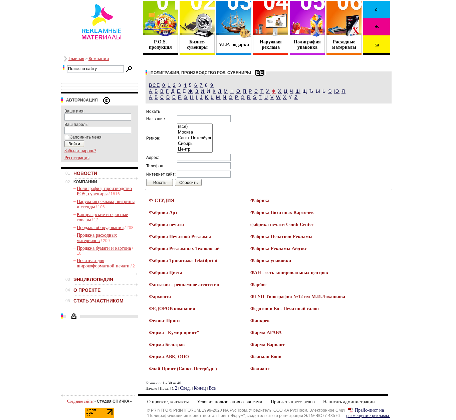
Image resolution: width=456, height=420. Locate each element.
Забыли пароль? (80, 150)
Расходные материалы (344, 44)
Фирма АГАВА (266, 332)
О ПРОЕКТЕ (86, 290)
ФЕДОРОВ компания (172, 308)
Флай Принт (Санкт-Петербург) (183, 368)
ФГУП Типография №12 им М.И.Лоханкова (297, 296)
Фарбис (258, 284)
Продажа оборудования (100, 227)
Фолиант (259, 368)
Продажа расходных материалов (97, 238)
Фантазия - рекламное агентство (184, 284)
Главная (76, 58)
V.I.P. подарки (234, 44)
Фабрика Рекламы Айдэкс (278, 248)
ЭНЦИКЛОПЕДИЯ (93, 279)
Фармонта (160, 296)
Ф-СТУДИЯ (161, 200)
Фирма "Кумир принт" (174, 332)
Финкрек (260, 320)
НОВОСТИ (85, 173)
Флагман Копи (265, 356)
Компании (98, 58)
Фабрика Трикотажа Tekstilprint (183, 260)
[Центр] (194, 149)
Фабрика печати (166, 224)
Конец (200, 388)
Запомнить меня (85, 137)
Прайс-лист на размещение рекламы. (368, 413)
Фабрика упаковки (270, 260)
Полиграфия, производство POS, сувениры (104, 191)
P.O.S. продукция (160, 44)
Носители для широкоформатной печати (103, 263)
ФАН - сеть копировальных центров (289, 272)
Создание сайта (79, 401)
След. (185, 388)
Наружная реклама (271, 44)
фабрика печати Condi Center (281, 224)
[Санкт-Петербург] (194, 138)
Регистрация (76, 157)
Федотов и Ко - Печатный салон (284, 308)
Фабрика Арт (163, 212)
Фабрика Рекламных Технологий (184, 248)
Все (154, 85)
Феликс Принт (164, 320)
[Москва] (194, 132)
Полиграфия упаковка (307, 44)
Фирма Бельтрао (167, 344)
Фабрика (259, 200)
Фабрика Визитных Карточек (282, 212)
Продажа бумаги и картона (104, 248)
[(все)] (194, 127)
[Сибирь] (194, 144)
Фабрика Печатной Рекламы (180, 236)
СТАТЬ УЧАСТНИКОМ (98, 300)
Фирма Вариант (267, 344)
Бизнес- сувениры (197, 44)
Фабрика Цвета (165, 272)
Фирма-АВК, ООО (169, 356)
